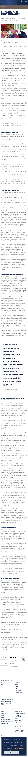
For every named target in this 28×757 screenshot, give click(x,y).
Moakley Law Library (5, 719)
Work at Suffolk (18, 692)
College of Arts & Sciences (7, 699)
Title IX (16, 718)
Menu (3, 6)
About (2, 691)
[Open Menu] (26, 1)
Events (16, 686)
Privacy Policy (18, 720)
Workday (3, 717)
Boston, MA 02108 (19, 731)
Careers (3, 682)
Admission (4, 684)
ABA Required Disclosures (7, 721)
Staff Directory (18, 690)
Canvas (2, 715)
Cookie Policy (18, 722)
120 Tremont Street (19, 730)
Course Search (4, 713)
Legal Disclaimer (19, 711)
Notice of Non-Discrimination (18, 716)
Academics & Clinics (6, 680)
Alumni (3, 689)
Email (2, 711)
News (16, 684)
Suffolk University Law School (6, 704)
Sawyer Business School (6, 701)
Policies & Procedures (20, 713)
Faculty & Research (6, 687)
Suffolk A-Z (17, 688)
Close (11, 753)
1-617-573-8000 (18, 728)
